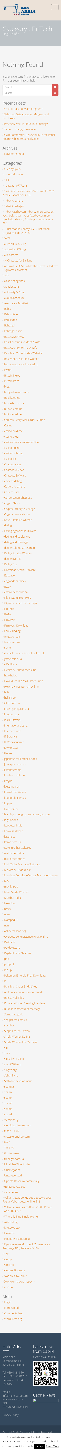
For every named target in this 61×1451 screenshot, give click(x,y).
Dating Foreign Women (18, 553)
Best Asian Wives (14, 336)
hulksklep (10, 697)
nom (7, 914)
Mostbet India (12, 898)
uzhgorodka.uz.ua (14, 1186)
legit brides (11, 820)
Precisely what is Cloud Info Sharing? (26, 124)
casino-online (12, 448)
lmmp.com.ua (12, 842)
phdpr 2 (9, 964)
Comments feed (14, 1313)
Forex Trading (12, 631)
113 (6, 180)
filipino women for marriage (20, 603)
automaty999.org (14, 298)
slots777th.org (12, 1064)
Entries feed (11, 1308)
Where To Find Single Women (21, 1216)
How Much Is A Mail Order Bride (23, 681)
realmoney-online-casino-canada (23, 992)
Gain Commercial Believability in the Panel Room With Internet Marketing (29, 137)
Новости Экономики (17, 1239)
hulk (6, 692)
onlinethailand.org (15, 931)
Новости (9, 1233)
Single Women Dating (17, 1036)
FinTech (8, 614)
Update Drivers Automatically (21, 1181)
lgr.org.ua (9, 836)
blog (6, 386)
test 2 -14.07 (11, 1131)
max (6, 881)
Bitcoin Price (11, 381)
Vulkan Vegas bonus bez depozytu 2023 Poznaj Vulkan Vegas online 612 (27, 1199)
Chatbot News (12, 464)
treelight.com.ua (14, 1159)
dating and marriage (16, 542)
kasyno (8, 781)
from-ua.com (12, 642)
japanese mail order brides (20, 759)
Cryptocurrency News (17, 514)
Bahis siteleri (11, 314)
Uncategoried (12, 1170)
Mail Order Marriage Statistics (22, 864)
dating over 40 (12, 559)
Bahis (7, 309)
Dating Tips (10, 564)
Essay (7, 586)
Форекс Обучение (15, 1276)
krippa (8, 803)
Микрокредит (13, 1227)
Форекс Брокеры (15, 1270)
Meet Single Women (16, 892)
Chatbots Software (15, 475)
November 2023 (14, 154)
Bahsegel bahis (13, 331)
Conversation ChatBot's (18, 498)
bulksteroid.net (13, 414)
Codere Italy (11, 492)
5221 (7, 238)
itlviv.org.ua (11, 748)
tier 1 (7, 1142)
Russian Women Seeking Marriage (24, 1003)
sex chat (9, 1025)
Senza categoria (13, 1014)
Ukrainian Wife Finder (17, 1164)
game (7, 648)
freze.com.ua (12, 636)
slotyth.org (10, 1070)
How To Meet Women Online (21, 686)
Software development (18, 1081)
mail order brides (14, 859)
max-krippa (11, 886)
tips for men (11, 1153)
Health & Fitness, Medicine (20, 670)
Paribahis (9, 942)
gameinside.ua (13, 659)
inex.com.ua (11, 714)
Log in (7, 1302)
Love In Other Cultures (17, 847)
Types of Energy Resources (20, 129)
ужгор (8, 1259)
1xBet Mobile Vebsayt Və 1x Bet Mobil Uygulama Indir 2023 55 (26, 231)
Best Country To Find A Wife (20, 347)
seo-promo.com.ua (15, 1020)
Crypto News (12, 503)
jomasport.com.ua (15, 764)
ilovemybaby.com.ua (16, 709)
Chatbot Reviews (14, 470)
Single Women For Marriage (20, 1042)
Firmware (10, 620)
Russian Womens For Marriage (22, 1009)
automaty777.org (14, 292)
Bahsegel (9, 325)
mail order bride (14, 853)
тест (6, 1254)
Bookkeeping (12, 398)
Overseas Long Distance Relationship (26, 936)
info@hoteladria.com (15, 1396)
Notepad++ (11, 920)
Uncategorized (13, 1175)
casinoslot (10, 459)
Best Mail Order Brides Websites (23, 353)
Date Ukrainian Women (18, 520)
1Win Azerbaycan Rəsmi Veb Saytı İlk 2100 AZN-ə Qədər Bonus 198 (29, 193)
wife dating (10, 1222)
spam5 (8, 1103)
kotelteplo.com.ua (15, 798)
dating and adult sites (17, 536)
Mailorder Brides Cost (17, 870)
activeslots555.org (15, 244)
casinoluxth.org (13, 453)
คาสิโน (8, 1287)
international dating (15, 725)
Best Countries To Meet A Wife (22, 342)
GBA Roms (10, 664)
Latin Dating (11, 809)
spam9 (8, 1114)
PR (5, 981)
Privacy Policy (10, 1415)
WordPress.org (13, 1319)
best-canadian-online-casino (21, 364)
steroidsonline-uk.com (17, 1125)
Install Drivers (12, 720)
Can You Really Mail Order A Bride (24, 420)
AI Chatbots (11, 255)
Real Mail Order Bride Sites (20, 986)
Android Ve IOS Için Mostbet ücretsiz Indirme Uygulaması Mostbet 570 (30, 268)
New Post (10, 903)
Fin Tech (9, 609)
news (7, 909)
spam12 (9, 1087)
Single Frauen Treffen (17, 1031)
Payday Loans (12, 947)
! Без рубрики (12, 169)
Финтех (9, 1265)
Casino (8, 425)
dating (8, 525)
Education (10, 575)
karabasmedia (12, 770)
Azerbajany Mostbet (16, 303)
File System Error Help (17, 597)
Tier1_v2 (9, 1148)
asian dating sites (14, 281)
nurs (6, 925)
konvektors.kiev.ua (15, 792)
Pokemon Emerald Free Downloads (25, 975)
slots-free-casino (14, 1059)
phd (6, 959)
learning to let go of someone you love (27, 814)
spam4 (8, 1097)
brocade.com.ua (14, 403)
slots (7, 1053)
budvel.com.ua (13, 409)
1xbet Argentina (13, 200)
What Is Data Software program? (23, 109)
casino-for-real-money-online (21, 442)
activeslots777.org (15, 249)
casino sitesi (11, 436)
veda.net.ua (11, 1192)
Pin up (8, 970)
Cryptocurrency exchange (19, 509)
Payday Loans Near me (17, 953)
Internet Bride (12, 731)
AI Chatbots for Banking (18, 260)
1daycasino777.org (15, 185)
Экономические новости (19, 1281)
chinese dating (13, 481)
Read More (52, 1446)
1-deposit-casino (14, 174)
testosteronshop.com (17, 1136)
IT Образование (14, 742)
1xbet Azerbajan (14, 206)
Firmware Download (16, 625)
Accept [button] (39, 1446)
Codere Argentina (14, 486)
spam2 (8, 1092)
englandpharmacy (15, 581)
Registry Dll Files (14, 998)
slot (6, 1048)
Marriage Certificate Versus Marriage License (31, 875)
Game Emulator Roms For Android (25, 653)
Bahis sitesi (10, 320)
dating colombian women (19, 548)
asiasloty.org (11, 286)
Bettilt (7, 370)
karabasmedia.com (15, 775)
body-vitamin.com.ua (16, 392)
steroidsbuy (11, 1120)
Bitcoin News (12, 375)
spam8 (8, 1109)
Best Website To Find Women (21, 359)
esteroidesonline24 (15, 592)
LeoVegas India (13, 825)
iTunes (8, 753)
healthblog (10, 675)
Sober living (11, 1075)
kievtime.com (12, 786)
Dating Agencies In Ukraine (20, 531)
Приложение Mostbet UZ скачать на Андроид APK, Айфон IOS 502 (26, 1246)
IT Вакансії (10, 736)
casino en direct (13, 431)
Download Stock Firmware (20, 570)
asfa (6, 275)
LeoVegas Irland (13, 831)
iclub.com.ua (12, 703)
